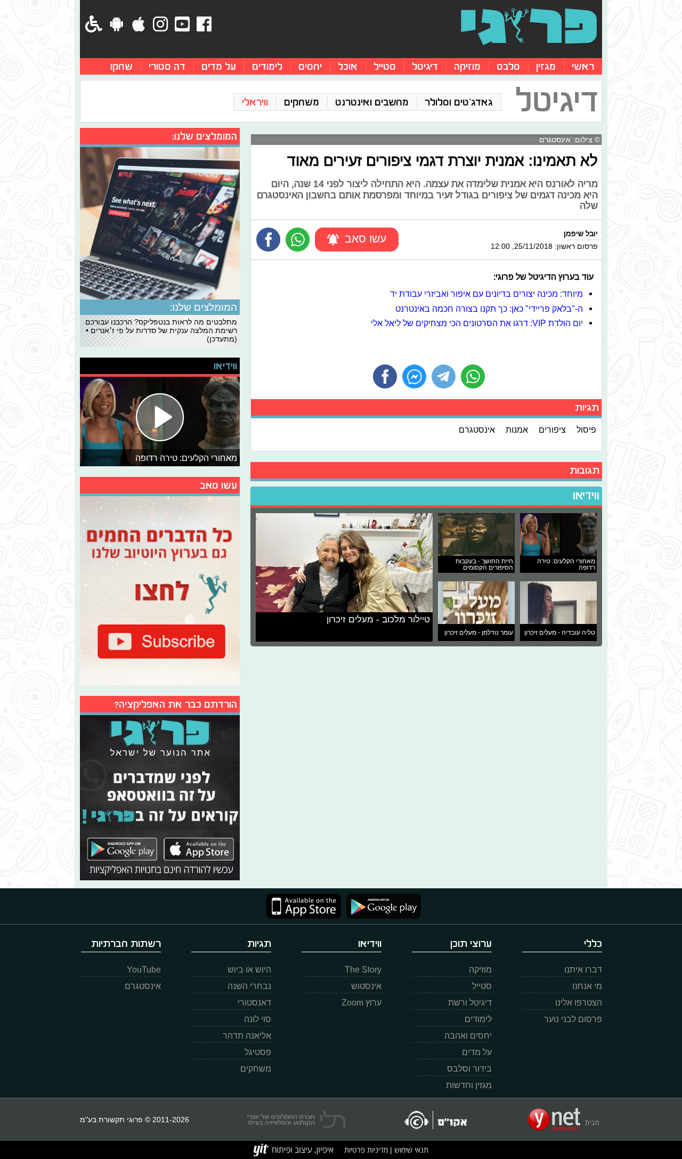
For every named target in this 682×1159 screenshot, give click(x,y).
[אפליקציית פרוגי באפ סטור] (303, 906)
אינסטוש (366, 986)
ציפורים (552, 429)
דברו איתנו (583, 969)
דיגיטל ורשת (470, 1002)
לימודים (267, 66)
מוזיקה (467, 66)
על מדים (218, 66)
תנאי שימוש (410, 1150)
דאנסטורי (254, 1002)
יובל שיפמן (581, 233)
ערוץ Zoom (361, 1002)
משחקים (301, 102)
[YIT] (294, 1150)
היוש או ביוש (249, 969)
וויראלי (255, 102)
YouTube (144, 969)
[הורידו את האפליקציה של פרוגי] (160, 796)
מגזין (546, 66)
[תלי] (296, 1120)
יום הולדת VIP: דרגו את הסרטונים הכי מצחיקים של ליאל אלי (477, 323)
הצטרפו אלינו (578, 1002)
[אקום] (435, 1120)
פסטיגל (258, 1052)
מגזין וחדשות (469, 1085)
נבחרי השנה (249, 986)
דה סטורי (167, 66)
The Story (363, 969)
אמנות (517, 429)
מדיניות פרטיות (366, 1150)
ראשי (583, 66)
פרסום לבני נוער (573, 1019)
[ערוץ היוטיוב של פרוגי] (160, 589)
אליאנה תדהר (247, 1035)
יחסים (310, 66)
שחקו (121, 66)
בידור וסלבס (469, 1068)
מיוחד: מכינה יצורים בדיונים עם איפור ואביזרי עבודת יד (486, 293)
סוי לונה (257, 1019)
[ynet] (563, 1119)
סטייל (385, 66)
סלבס (508, 66)
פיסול (586, 429)
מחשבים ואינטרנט (372, 102)
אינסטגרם (477, 429)
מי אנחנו (587, 986)
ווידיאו (586, 495)
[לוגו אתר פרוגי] (528, 26)
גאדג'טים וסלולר (459, 102)
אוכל (348, 66)
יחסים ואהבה (468, 1035)
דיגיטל (425, 66)
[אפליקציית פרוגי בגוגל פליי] (381, 906)
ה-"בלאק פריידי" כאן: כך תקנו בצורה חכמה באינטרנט (489, 308)
